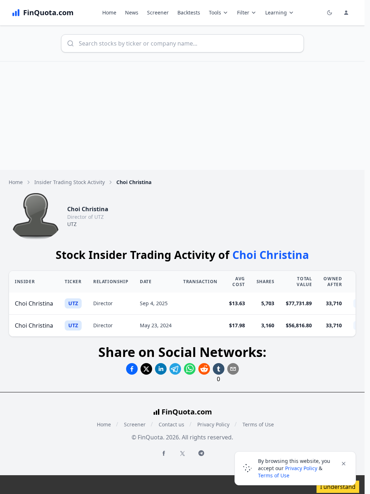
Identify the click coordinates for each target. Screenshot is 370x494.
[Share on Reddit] (204, 369)
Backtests (188, 12)
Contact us (171, 424)
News (131, 12)
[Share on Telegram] (175, 369)
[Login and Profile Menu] (346, 13)
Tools (215, 12)
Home (109, 12)
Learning (276, 12)
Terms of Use (258, 424)
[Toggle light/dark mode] (329, 13)
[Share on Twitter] (146, 369)
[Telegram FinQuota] (201, 453)
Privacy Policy (213, 424)
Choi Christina (34, 303)
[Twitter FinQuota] (182, 453)
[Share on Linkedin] (161, 369)
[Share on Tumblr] (218, 369)
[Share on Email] (233, 369)
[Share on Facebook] (132, 369)
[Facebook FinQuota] (163, 453)
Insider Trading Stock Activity (69, 182)
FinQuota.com (187, 412)
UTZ (72, 224)
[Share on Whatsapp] (189, 369)
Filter (243, 12)
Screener (158, 12)
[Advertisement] (185, 115)
